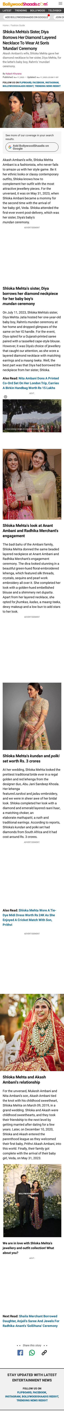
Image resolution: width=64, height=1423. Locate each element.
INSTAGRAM (51, 82)
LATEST (7, 10)
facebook (39, 1392)
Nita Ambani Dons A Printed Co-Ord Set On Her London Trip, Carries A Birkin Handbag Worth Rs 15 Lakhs (31, 383)
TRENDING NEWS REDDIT (48, 86)
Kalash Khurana (14, 73)
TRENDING (21, 10)
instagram (12, 1396)
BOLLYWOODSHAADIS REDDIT (18, 86)
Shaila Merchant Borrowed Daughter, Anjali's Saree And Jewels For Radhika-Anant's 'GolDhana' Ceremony (31, 1321)
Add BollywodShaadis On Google (26, 17)
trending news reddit (32, 1400)
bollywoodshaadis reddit (40, 1396)
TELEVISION (55, 10)
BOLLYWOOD (37, 10)
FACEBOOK (38, 82)
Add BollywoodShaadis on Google (31, 147)
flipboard (24, 1392)
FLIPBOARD (25, 82)
